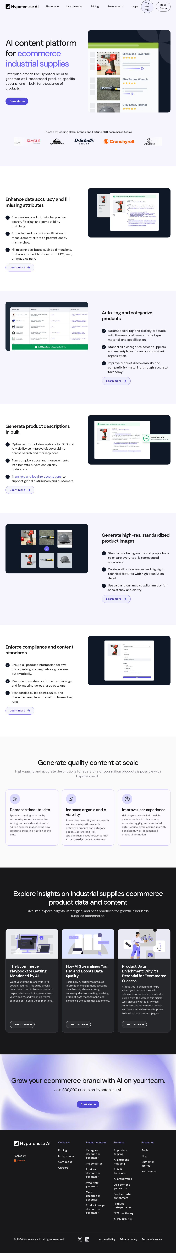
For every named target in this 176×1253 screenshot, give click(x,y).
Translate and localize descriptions (37, 476)
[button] (52, 7)
